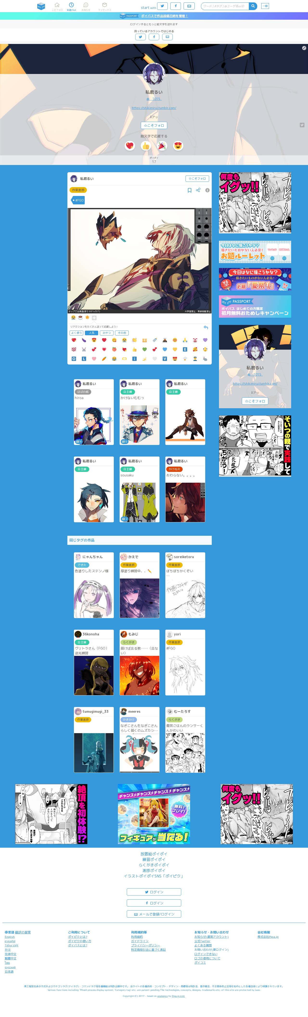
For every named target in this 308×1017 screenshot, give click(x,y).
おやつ (107, 333)
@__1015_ (154, 99)
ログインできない (206, 954)
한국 (8, 950)
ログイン (156, 892)
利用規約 (137, 937)
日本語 (9, 971)
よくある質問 (203, 945)
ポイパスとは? (77, 945)
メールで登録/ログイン (156, 914)
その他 (122, 333)
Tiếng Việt (11, 945)
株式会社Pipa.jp (268, 937)
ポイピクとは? (77, 937)
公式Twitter (202, 941)
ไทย (7, 963)
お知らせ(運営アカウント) (211, 937)
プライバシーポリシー (145, 945)
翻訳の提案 (23, 932)
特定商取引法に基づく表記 (148, 950)
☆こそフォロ (154, 125)
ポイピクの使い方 (79, 941)
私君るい (154, 92)
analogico (162, 996)
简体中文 (10, 954)
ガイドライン (139, 941)
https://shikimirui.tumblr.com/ (154, 108)
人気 (91, 333)
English (10, 937)
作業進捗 (78, 190)
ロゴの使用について (207, 958)
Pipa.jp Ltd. (178, 996)
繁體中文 (10, 958)
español (10, 941)
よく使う (76, 333)
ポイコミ (200, 963)
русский (10, 967)
